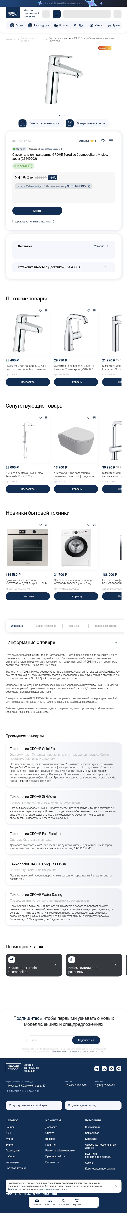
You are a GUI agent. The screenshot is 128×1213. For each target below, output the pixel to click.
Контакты (91, 1138)
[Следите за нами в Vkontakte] (104, 1068)
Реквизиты (51, 1162)
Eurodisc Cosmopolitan (49, 149)
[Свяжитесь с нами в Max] (111, 1068)
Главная (37, 1204)
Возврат (50, 1138)
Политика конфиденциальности (65, 1051)
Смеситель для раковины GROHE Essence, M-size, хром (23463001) (74, 367)
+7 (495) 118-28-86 (75, 1085)
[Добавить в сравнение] (111, 141)
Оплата (49, 1133)
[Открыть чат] (119, 1068)
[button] (57, 14)
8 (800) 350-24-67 (105, 1085)
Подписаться (86, 1040)
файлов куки (14, 1189)
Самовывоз (92, 1133)
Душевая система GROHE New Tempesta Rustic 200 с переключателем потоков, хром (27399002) (25, 474)
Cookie (89, 1162)
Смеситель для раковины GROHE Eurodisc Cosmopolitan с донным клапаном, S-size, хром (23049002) (27, 367)
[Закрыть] (116, 1186)
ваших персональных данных (52, 1189)
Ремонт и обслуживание (59, 1150)
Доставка (51, 1127)
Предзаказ (27, 382)
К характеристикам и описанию (31, 221)
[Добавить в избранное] (40, 311)
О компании (92, 1127)
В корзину (76, 382)
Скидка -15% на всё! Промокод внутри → (63, 3)
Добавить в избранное (103, 141)
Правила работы (55, 1156)
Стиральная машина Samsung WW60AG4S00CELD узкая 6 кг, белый (73, 582)
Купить (37, 210)
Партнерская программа (100, 1168)
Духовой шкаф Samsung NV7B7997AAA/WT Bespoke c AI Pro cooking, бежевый (27, 582)
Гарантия (50, 1144)
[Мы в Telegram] (97, 1068)
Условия (99, 246)
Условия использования (92, 1051)
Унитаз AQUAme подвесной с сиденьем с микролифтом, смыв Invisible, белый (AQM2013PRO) (74, 474)
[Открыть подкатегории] (14, 39)
